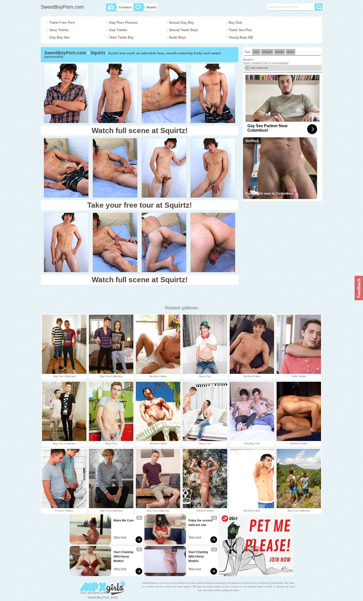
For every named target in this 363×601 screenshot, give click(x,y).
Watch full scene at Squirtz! (140, 130)
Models (151, 7)
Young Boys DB (241, 37)
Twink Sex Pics (240, 30)
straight (267, 52)
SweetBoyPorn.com (62, 7)
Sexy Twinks (59, 30)
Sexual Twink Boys (183, 30)
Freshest (125, 7)
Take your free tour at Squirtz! (139, 205)
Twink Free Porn (62, 22)
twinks (279, 52)
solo (256, 52)
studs (290, 52)
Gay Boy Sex (59, 37)
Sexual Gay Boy (181, 22)
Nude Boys (177, 37)
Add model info (259, 67)
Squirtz (97, 52)
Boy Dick (235, 22)
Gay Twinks (118, 30)
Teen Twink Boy (121, 37)
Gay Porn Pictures (123, 22)
